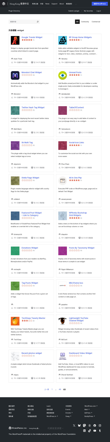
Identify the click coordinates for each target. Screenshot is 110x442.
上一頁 (46, 389)
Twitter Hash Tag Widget (33, 107)
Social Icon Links (76, 142)
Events (68, 409)
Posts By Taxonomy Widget (81, 248)
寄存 (10, 413)
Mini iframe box (76, 283)
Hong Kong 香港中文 (35, 428)
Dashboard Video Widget (80, 353)
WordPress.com (91, 406)
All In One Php (75, 178)
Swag (68, 416)
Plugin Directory (14, 11)
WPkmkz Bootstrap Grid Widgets (78, 214)
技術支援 (50, 409)
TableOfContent (76, 107)
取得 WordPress (100, 4)
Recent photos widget (32, 353)
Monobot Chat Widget (32, 72)
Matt (87, 409)
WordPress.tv (52, 416)
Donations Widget (30, 248)
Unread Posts (75, 72)
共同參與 (69, 406)
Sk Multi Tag (27, 142)
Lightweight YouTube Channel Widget (78, 319)
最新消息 (12, 409)
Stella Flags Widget (30, 178)
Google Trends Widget (32, 37)
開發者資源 (50, 413)
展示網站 (31, 406)
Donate (69, 413)
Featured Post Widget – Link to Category (32, 214)
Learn (49, 406)
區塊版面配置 (32, 416)
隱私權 (11, 416)
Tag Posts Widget (30, 283)
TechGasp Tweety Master (33, 318)
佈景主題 (31, 409)
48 (60, 389)
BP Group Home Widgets (80, 37)
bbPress (88, 413)
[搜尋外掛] (38, 22)
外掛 (29, 413)
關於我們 (12, 406)
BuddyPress (90, 416)
